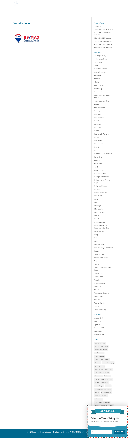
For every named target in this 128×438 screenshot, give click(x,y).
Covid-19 (97, 104)
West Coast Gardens (101, 293)
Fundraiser (98, 157)
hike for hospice (99, 386)
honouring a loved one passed (103, 389)
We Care (97, 290)
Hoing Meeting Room (101, 177)
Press (96, 241)
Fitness (96, 137)
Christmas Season (100, 85)
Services (38, 12)
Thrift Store (98, 277)
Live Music (98, 196)
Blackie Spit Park (99, 353)
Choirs (96, 82)
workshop (97, 300)
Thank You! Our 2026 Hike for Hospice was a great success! (103, 32)
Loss (96, 199)
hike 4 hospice (104, 382)
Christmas (97, 363)
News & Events (25, 12)
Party (96, 235)
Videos (110, 12)
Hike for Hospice (100, 173)
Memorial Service (100, 212)
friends (97, 376)
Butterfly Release (100, 72)
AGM (96, 65)
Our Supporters (100, 12)
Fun (95, 150)
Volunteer (97, 286)
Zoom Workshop (100, 309)
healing (97, 382)
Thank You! (98, 273)
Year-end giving (99, 303)
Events (96, 131)
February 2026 (99, 328)
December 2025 (99, 334)
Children (97, 79)
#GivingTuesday (100, 56)
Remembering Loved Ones (103, 248)
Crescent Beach (99, 108)
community (98, 89)
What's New (98, 296)
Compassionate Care (101, 101)
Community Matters (101, 92)
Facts (111, 369)
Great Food (98, 164)
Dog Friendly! (99, 117)
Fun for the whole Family (103, 154)
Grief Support (99, 170)
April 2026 (97, 325)
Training (97, 280)
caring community (100, 356)
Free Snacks (98, 144)
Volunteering (65, 12)
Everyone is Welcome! (101, 134)
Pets (95, 238)
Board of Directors (100, 69)
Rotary (96, 251)
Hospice (97, 189)
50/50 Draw (98, 62)
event (106, 369)
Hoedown (108, 386)
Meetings (97, 206)
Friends (97, 147)
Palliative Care (99, 231)
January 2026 (99, 331)
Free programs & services (102, 373)
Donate (88, 12)
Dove (103, 366)
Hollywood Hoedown (101, 186)
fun (101, 376)
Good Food (98, 160)
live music (97, 396)
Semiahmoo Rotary (101, 258)
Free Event (98, 141)
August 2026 (98, 318)
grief (111, 379)
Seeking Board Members (103, 41)
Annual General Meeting (101, 346)
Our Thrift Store (78, 12)
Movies (96, 216)
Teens (96, 264)
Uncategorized (99, 283)
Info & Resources (50, 12)
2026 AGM (97, 26)
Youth (96, 306)
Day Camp (97, 114)
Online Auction (99, 222)
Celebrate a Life (99, 75)
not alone (104, 396)
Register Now (99, 244)
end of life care (99, 369)
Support (97, 261)
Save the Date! (99, 254)
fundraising (107, 376)
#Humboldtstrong (100, 59)
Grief (96, 167)
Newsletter (98, 219)
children (107, 359)
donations (97, 124)
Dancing (97, 111)
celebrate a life (99, 359)
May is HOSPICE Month (102, 38)
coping (112, 363)
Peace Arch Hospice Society (102, 402)
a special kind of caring (101, 349)
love (95, 202)
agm (104, 343)
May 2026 (97, 321)
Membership (98, 209)
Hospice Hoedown (100, 192)
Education (97, 127)
